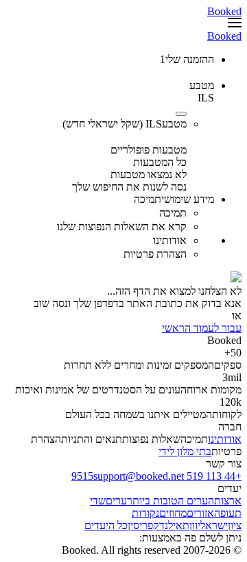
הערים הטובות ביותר (170, 500)
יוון (194, 525)
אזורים (200, 513)
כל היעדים (106, 525)
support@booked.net (138, 476)
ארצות (228, 500)
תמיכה (194, 439)
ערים (116, 500)
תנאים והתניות (91, 439)
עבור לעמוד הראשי (202, 328)
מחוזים (173, 513)
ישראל (214, 525)
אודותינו (225, 439)
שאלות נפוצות (151, 439)
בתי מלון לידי (184, 451)
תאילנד (174, 525)
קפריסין (143, 525)
